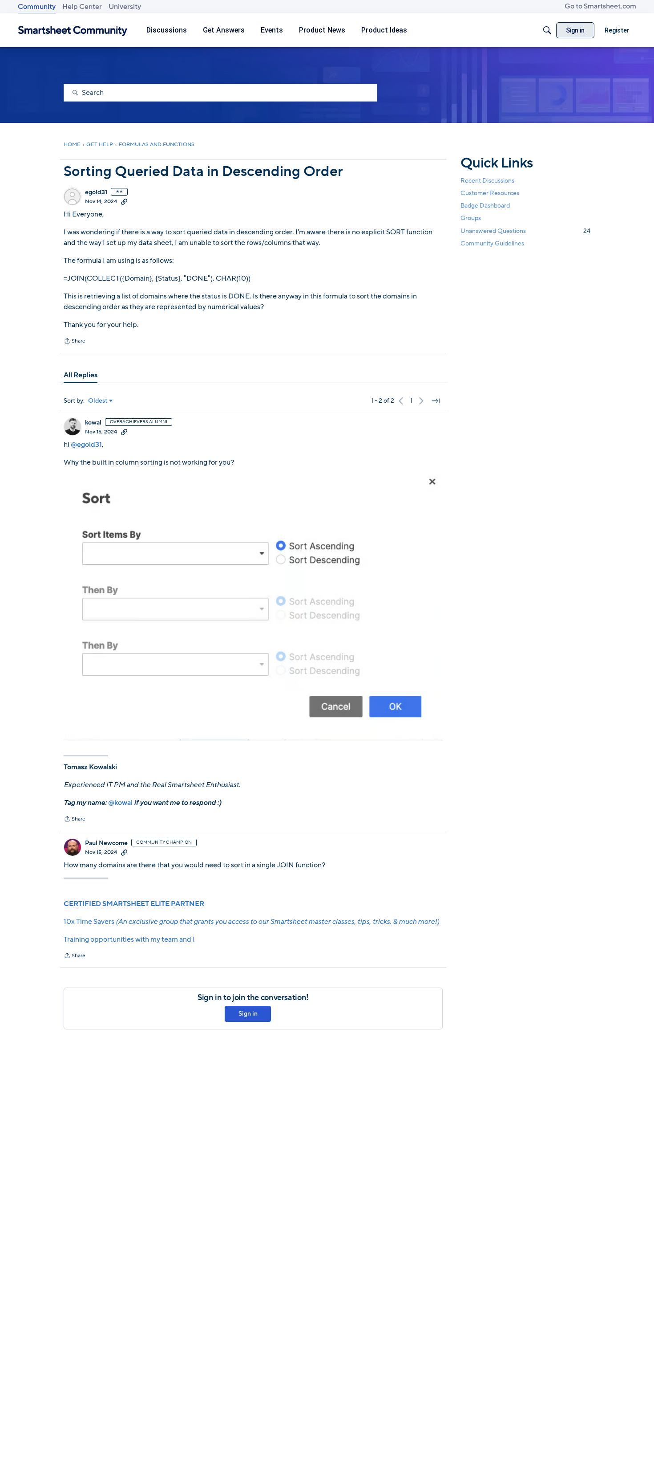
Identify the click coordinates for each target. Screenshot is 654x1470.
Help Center (82, 7)
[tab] (80, 375)
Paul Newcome (106, 843)
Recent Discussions (487, 180)
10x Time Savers (251, 922)
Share (74, 341)
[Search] (547, 30)
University (125, 7)
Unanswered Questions (525, 231)
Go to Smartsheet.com (600, 6)
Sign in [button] (248, 1013)
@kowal (120, 803)
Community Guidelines (492, 243)
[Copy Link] (124, 201)
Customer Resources (489, 193)
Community (37, 7)
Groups (470, 218)
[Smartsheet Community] (73, 30)
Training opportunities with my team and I (129, 939)
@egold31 (86, 444)
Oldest (98, 400)
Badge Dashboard (485, 205)
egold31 (96, 192)
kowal (93, 423)
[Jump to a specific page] (435, 401)
